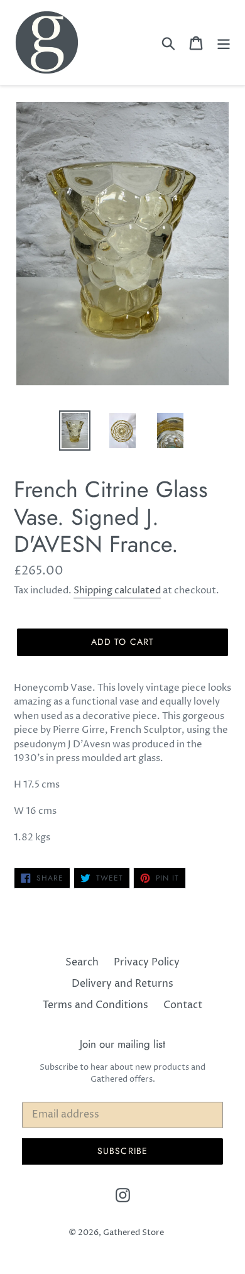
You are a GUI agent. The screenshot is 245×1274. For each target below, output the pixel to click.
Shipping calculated (117, 590)
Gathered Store (133, 1232)
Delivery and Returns (122, 984)
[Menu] (223, 42)
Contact (182, 1005)
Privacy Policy (147, 962)
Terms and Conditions (95, 1005)
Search (82, 962)
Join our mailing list (122, 1044)
